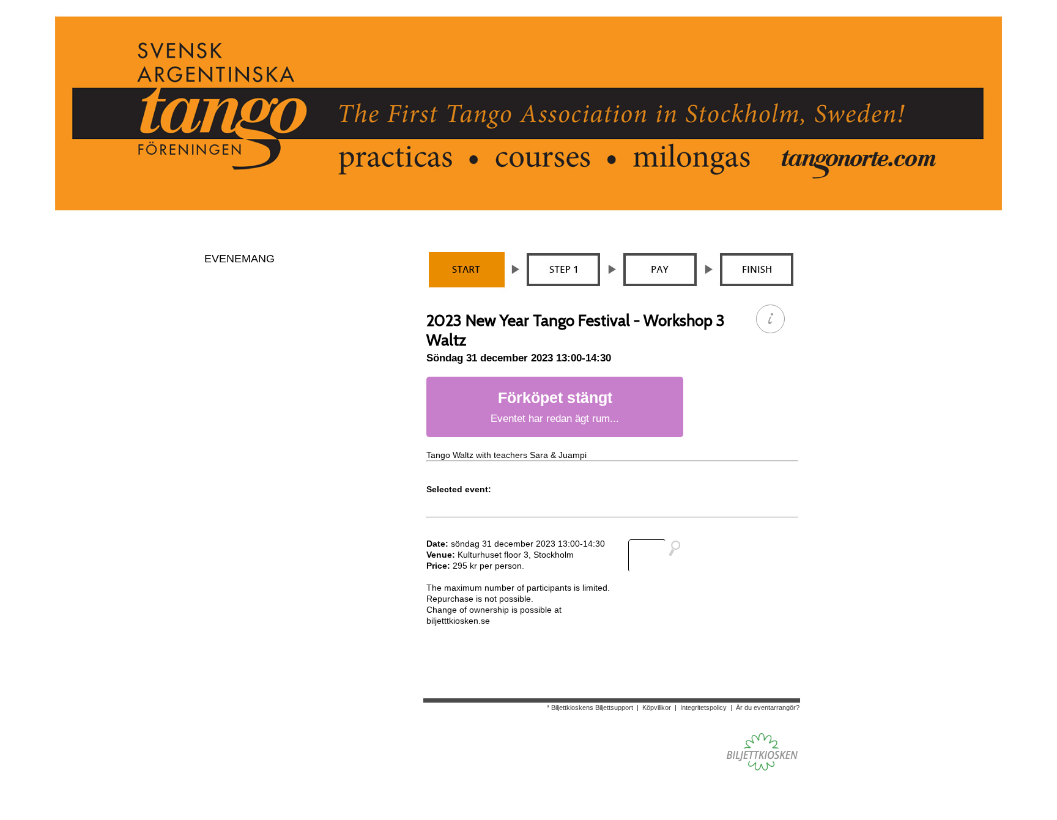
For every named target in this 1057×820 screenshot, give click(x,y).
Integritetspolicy (703, 707)
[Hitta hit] (659, 556)
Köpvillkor (656, 707)
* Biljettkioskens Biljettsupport (590, 707)
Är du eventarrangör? (767, 707)
